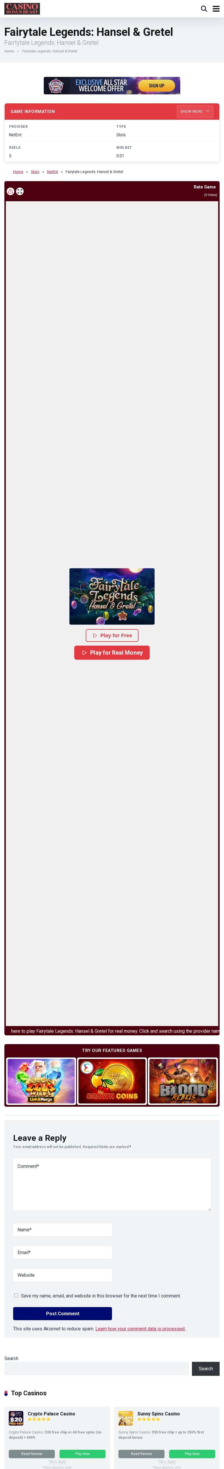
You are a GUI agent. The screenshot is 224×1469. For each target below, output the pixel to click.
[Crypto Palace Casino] (16, 1424)
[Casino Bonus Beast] (22, 8)
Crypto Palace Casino (51, 1414)
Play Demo (41, 1081)
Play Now (82, 1454)
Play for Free (116, 635)
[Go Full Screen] (20, 191)
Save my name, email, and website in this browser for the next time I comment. (101, 1296)
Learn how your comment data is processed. (140, 1329)
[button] (111, 596)
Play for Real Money (116, 652)
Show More (192, 112)
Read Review (31, 1454)
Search (11, 1358)
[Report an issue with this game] (10, 191)
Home (9, 51)
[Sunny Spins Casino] (125, 1424)
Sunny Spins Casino (158, 1414)
